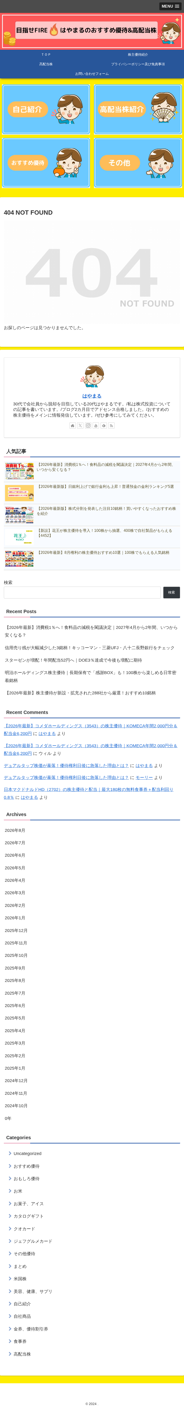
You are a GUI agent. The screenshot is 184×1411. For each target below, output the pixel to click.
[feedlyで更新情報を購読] (104, 425)
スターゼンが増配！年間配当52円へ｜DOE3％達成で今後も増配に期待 (73, 660)
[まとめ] (138, 163)
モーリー (144, 777)
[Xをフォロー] (80, 425)
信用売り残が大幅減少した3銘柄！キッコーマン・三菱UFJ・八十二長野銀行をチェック (90, 647)
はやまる (92, 395)
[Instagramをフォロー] (88, 425)
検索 (8, 582)
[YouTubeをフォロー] (96, 425)
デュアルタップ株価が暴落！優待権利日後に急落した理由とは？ (66, 765)
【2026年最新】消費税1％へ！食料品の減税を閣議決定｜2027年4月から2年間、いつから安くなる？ (91, 631)
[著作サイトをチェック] (72, 425)
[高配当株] (138, 109)
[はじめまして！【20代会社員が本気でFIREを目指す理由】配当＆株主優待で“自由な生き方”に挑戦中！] (46, 109)
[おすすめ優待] (46, 163)
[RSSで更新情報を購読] (111, 425)
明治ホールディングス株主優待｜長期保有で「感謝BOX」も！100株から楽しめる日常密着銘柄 (90, 676)
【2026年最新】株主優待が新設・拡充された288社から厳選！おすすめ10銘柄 (80, 693)
